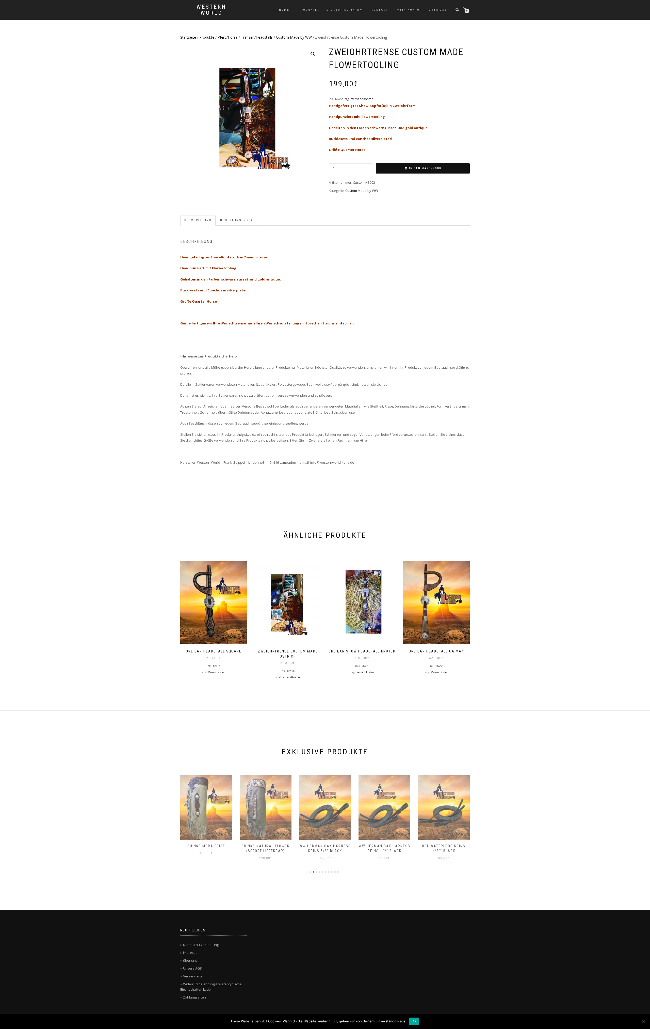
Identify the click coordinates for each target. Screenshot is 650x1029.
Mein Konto (408, 9)
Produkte (308, 9)
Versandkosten (362, 99)
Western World (211, 10)
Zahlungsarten (194, 997)
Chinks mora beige (206, 846)
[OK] (643, 1021)
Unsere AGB (192, 968)
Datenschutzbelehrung (201, 944)
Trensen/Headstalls (257, 37)
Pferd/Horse (228, 37)
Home (284, 9)
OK (414, 1021)
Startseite (188, 37)
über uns (438, 9)
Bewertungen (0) (236, 220)
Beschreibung (198, 220)
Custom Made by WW (294, 37)
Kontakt (379, 9)
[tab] (198, 220)
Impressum (191, 952)
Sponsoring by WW (344, 9)
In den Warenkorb (425, 168)
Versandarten (194, 976)
